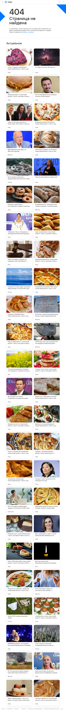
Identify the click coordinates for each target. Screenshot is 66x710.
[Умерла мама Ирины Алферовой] (47, 171)
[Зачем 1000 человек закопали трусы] (19, 610)
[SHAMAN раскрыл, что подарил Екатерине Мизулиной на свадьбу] (19, 638)
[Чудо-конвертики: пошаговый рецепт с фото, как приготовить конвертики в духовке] (47, 226)
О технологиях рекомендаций (34, 708)
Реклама (16, 708)
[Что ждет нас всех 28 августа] (47, 61)
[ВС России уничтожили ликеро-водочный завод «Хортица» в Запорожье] (19, 665)
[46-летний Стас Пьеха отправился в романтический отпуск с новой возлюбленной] (19, 391)
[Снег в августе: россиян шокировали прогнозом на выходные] (47, 638)
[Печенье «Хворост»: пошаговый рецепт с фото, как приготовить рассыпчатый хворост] (47, 693)
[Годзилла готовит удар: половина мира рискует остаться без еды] (19, 281)
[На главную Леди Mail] (9, 2)
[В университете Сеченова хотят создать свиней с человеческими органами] (47, 199)
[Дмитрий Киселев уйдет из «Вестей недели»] (19, 144)
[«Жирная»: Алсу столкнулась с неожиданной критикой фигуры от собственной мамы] (19, 226)
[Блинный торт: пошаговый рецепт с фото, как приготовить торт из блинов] (19, 528)
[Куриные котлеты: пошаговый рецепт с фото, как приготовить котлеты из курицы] (19, 418)
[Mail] (6, 2)
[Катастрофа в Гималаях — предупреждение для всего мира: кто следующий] (19, 171)
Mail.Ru (3, 708)
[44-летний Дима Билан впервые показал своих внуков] (47, 89)
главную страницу (28, 32)
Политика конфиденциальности (51, 708)
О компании (10, 708)
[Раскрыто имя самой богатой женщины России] (47, 473)
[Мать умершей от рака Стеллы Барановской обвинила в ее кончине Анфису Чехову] (47, 528)
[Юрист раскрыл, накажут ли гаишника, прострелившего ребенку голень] (19, 253)
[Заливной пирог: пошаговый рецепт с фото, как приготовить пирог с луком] (19, 89)
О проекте (23, 708)
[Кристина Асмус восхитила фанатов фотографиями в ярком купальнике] (47, 665)
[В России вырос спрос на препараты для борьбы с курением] (47, 583)
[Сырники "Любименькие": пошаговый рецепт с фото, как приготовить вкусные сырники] (19, 308)
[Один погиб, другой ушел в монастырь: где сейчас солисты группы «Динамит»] (19, 116)
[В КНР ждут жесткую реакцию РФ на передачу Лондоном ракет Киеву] (47, 336)
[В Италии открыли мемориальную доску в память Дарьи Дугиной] (47, 308)
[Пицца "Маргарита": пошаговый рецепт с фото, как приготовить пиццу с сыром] (19, 336)
